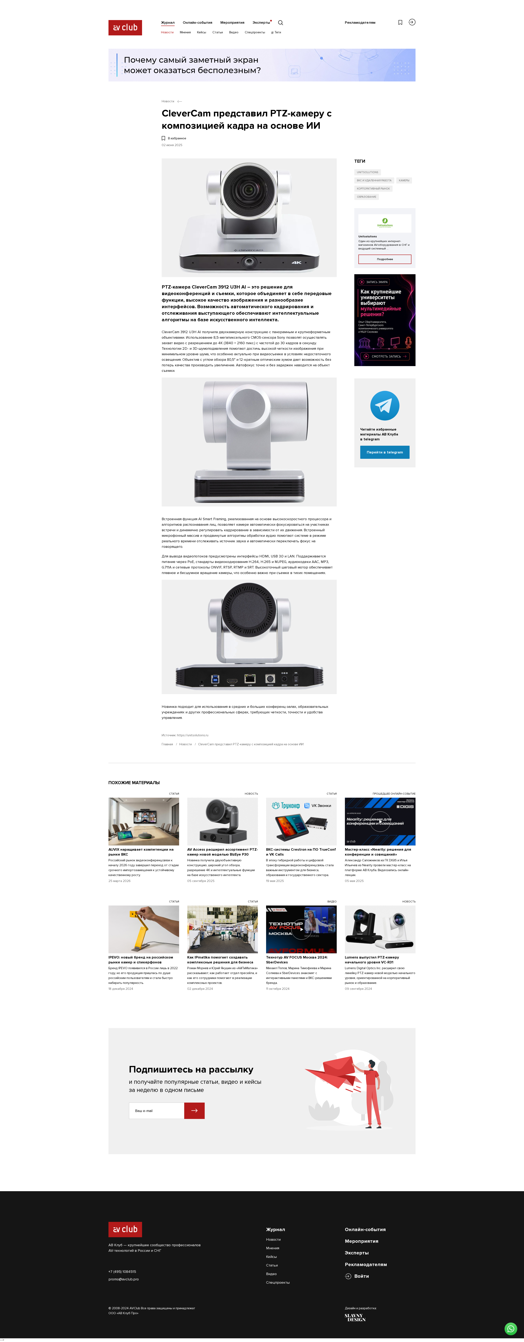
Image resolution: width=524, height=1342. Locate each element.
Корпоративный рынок (373, 188)
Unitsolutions (367, 172)
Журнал (168, 22)
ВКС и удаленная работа (374, 180)
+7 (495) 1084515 (122, 1271)
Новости (167, 32)
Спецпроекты (255, 32)
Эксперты (261, 22)
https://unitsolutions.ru (192, 735)
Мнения (185, 32)
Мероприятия (232, 22)
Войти (361, 1276)
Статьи (217, 32)
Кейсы (201, 32)
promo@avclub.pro (123, 1279)
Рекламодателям (360, 22)
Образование (366, 196)
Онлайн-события (197, 22)
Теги (277, 32)
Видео (233, 32)
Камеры (404, 180)
